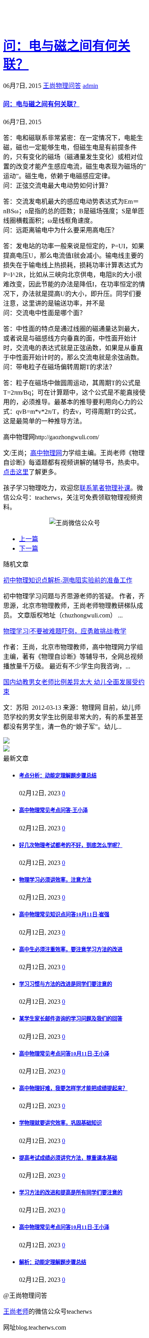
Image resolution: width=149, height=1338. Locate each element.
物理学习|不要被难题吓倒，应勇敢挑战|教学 (64, 631)
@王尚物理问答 (47, 19)
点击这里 (16, 472)
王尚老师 (16, 1311)
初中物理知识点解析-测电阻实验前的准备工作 (67, 580)
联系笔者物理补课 (104, 488)
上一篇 (28, 539)
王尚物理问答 (62, 85)
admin (90, 85)
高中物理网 (46, 453)
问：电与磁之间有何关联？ (41, 104)
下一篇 (28, 548)
